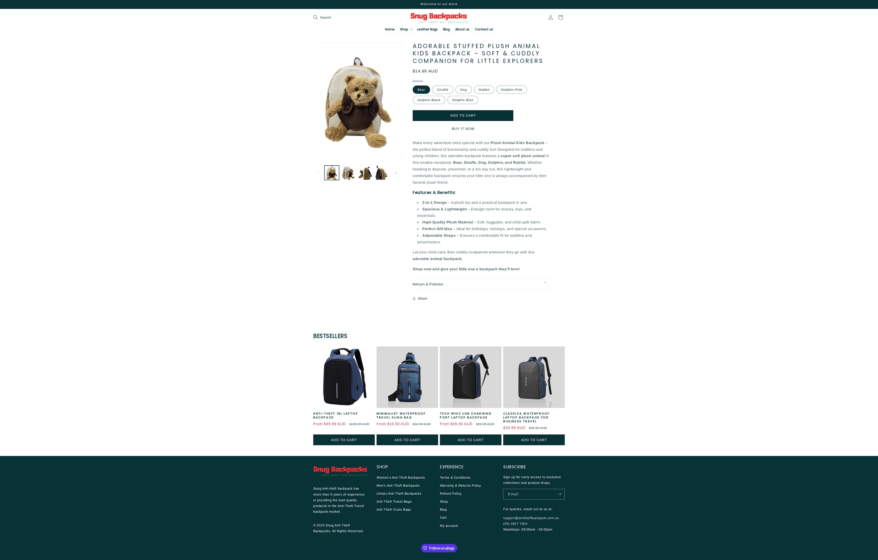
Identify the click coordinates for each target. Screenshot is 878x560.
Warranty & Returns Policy (460, 485)
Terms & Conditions (455, 477)
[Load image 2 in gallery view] (348, 173)
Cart (443, 517)
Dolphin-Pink (511, 89)
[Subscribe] (559, 494)
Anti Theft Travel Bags (394, 501)
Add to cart (344, 440)
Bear (421, 89)
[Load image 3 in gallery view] (365, 173)
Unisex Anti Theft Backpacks (399, 493)
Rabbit (484, 89)
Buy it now (463, 129)
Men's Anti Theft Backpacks (398, 485)
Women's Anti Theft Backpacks (401, 477)
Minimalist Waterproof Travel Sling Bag (401, 416)
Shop (444, 501)
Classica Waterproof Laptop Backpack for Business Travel (526, 417)
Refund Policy (451, 493)
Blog (443, 509)
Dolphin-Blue (463, 100)
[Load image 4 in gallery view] (382, 173)
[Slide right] (396, 173)
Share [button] (422, 298)
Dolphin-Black (429, 100)
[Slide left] (318, 173)
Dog (463, 89)
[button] (318, 17)
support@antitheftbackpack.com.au (531, 518)
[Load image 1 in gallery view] (331, 173)
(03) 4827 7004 (515, 523)
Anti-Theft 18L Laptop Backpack (335, 416)
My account (449, 525)
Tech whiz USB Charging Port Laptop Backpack (465, 416)
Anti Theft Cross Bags (394, 509)
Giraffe (443, 89)
